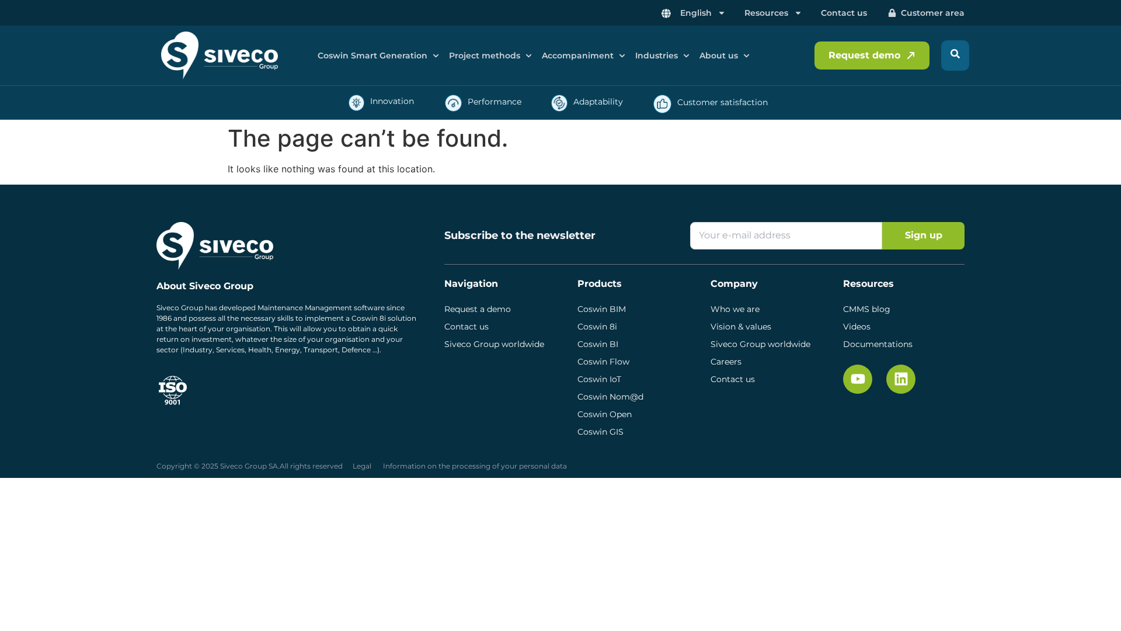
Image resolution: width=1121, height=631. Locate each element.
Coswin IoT (599, 379)
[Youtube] (857, 379)
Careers (726, 361)
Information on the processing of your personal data (475, 466)
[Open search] (955, 55)
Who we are (735, 309)
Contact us (844, 13)
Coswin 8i (597, 326)
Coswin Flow (603, 361)
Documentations (878, 344)
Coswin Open (604, 414)
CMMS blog (866, 309)
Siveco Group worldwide (494, 344)
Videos (857, 326)
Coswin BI (597, 344)
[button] (379, 55)
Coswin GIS (600, 432)
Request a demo (477, 309)
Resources (766, 13)
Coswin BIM (601, 309)
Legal (362, 466)
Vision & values (741, 326)
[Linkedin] (900, 379)
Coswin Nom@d (610, 396)
